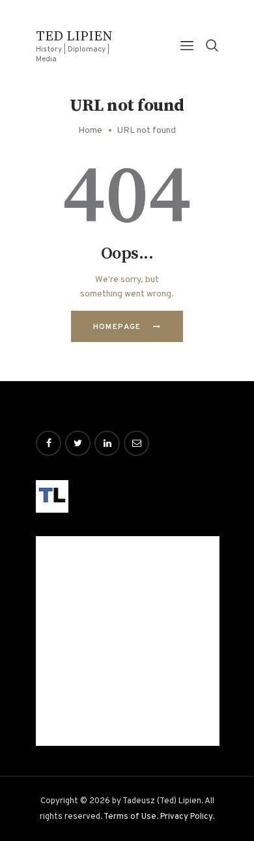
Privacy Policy (186, 816)
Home (90, 130)
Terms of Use (130, 816)
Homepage (117, 327)
